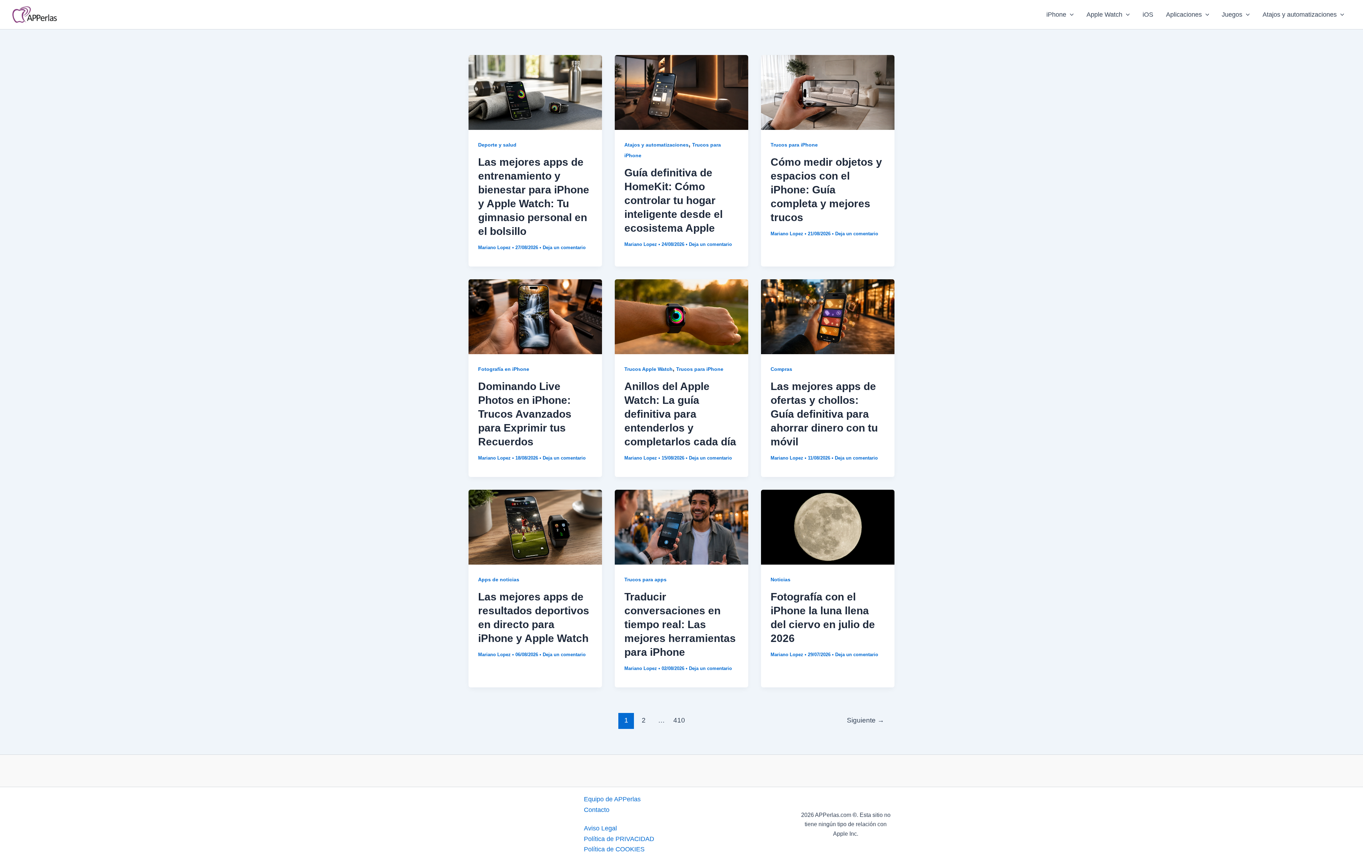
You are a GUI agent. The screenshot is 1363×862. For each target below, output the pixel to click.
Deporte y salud (497, 145)
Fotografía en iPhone (503, 369)
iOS (1148, 14)
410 (679, 720)
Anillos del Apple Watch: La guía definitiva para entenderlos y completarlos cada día (680, 414)
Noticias (780, 579)
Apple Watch (1104, 14)
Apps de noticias (498, 579)
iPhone (1056, 14)
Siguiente (865, 720)
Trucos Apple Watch (648, 369)
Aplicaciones (1184, 14)
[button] (1070, 14)
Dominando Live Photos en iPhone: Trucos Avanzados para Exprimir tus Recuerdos (524, 414)
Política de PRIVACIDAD (619, 838)
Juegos (1232, 14)
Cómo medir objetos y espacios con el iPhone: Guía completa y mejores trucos (826, 189)
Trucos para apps (645, 579)
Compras (781, 369)
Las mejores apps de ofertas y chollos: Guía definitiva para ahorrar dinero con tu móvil (824, 414)
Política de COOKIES (614, 849)
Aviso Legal (600, 828)
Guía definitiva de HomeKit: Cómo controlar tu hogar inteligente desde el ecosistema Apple (673, 200)
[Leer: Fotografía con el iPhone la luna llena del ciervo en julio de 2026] (827, 526)
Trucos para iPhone (794, 145)
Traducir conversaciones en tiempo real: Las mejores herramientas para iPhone (680, 624)
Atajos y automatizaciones (1300, 14)
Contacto (596, 809)
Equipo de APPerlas (612, 799)
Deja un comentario (564, 247)
